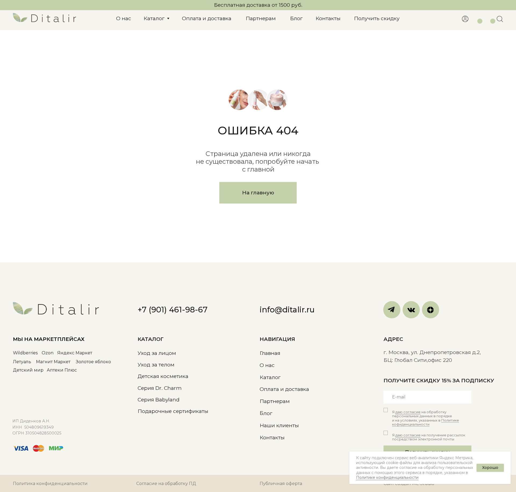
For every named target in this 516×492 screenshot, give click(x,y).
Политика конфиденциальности (50, 483)
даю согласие (408, 412)
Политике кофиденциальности (425, 422)
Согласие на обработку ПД (166, 483)
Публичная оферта (281, 483)
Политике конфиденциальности (387, 477)
